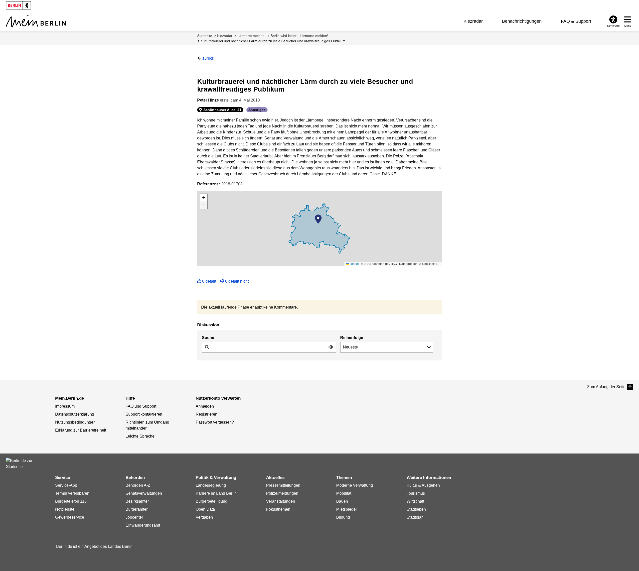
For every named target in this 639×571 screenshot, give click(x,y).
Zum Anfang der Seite (606, 387)
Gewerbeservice (69, 517)
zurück (208, 58)
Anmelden (205, 406)
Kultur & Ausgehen (423, 485)
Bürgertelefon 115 (71, 501)
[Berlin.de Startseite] (21, 464)
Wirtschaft (415, 501)
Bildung (343, 517)
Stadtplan (415, 517)
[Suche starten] (330, 347)
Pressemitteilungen (283, 485)
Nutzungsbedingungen (75, 422)
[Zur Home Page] (36, 21)
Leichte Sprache (140, 436)
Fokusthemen (278, 509)
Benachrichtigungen (522, 21)
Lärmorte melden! (251, 36)
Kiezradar (473, 21)
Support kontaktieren (144, 414)
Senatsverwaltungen (144, 493)
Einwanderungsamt (143, 525)
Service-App (66, 485)
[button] (318, 219)
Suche (208, 338)
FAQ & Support (576, 21)
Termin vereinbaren (72, 493)
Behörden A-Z (138, 485)
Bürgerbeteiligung (211, 501)
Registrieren (206, 414)
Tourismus (416, 493)
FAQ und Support (141, 406)
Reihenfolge (351, 338)
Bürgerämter (137, 509)
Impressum (65, 406)
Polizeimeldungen (282, 493)
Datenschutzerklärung (74, 414)
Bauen (342, 501)
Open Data (205, 509)
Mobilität (343, 493)
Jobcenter (134, 517)
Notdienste (64, 509)
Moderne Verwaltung (354, 485)
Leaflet (354, 263)
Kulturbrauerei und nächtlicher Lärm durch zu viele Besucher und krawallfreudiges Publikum (272, 41)
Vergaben (204, 517)
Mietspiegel (346, 509)
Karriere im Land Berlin (216, 493)
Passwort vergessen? (215, 422)
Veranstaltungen (280, 501)
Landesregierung (211, 485)
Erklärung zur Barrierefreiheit (80, 430)
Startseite (204, 36)
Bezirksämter (137, 501)
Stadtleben (416, 509)
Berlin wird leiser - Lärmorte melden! (299, 36)
